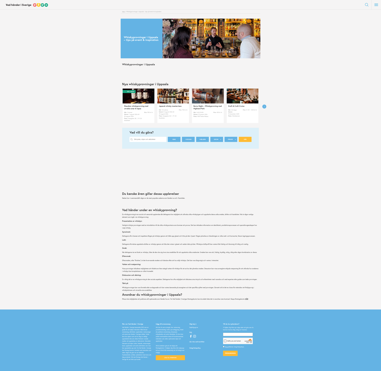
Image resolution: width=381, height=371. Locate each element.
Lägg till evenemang (170, 357)
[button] (264, 107)
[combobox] (147, 139)
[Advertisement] (181, 174)
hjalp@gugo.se (193, 327)
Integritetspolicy (195, 348)
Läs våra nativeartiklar (196, 342)
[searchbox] (149, 139)
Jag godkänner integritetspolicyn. (234, 347)
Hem (123, 11)
